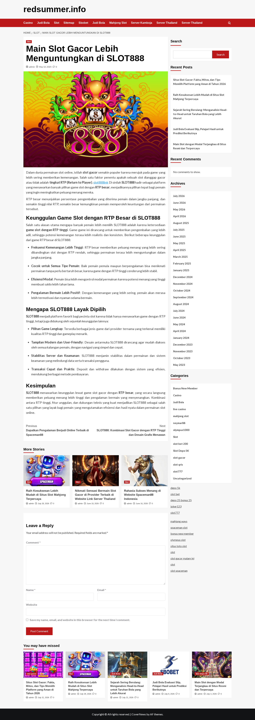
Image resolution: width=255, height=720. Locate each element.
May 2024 (179, 324)
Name (30, 589)
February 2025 (182, 263)
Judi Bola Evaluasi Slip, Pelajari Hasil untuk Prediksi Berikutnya (198, 131)
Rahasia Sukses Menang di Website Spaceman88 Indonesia (142, 495)
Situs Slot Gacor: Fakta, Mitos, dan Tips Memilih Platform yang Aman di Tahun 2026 (199, 81)
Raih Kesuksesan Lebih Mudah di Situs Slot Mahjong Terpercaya (46, 495)
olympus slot (178, 539)
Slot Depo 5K (181, 450)
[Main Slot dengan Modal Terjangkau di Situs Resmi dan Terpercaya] (212, 665)
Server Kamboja (141, 22)
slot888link (100, 182)
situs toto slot (179, 545)
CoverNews (139, 714)
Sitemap (68, 22)
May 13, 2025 (45, 66)
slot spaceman (179, 570)
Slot (56, 22)
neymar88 (179, 422)
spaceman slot (179, 527)
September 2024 (183, 297)
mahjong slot (181, 415)
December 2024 (183, 276)
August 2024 (181, 303)
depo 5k (175, 487)
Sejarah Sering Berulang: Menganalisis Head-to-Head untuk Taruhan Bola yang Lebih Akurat (200, 114)
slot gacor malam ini (182, 558)
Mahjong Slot (118, 22)
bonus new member (182, 533)
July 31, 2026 (43, 697)
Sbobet (83, 22)
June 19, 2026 (93, 503)
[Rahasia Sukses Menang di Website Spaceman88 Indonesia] (144, 470)
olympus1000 (181, 429)
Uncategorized (182, 478)
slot (173, 552)
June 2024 (179, 317)
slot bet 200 (180, 443)
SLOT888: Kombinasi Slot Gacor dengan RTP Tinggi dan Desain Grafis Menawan (131, 430)
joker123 (176, 506)
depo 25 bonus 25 (181, 500)
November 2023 (183, 351)
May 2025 (179, 243)
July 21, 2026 (127, 697)
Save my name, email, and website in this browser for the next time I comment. (80, 619)
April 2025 (179, 249)
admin (32, 66)
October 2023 (181, 357)
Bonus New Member (185, 388)
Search (176, 41)
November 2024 (183, 283)
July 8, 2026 (169, 694)
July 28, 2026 (43, 503)
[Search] (229, 23)
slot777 (177, 471)
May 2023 (179, 364)
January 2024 (181, 337)
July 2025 (179, 229)
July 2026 (179, 195)
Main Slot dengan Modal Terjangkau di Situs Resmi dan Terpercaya (199, 146)
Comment (33, 542)
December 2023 (183, 344)
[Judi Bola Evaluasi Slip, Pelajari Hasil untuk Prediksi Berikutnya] (169, 665)
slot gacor (179, 457)
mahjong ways (179, 521)
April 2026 (179, 216)
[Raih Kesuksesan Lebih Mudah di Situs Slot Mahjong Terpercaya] (46, 470)
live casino (179, 408)
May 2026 (179, 209)
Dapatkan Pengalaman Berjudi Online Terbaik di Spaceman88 (57, 430)
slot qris (178, 464)
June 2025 (179, 236)
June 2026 (179, 202)
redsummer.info (54, 9)
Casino (28, 22)
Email (101, 589)
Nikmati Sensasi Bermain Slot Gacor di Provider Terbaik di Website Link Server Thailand (95, 495)
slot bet (175, 494)
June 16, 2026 (142, 503)
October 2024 (181, 290)
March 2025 (180, 256)
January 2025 (181, 270)
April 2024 (179, 330)
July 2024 (179, 310)
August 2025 (181, 222)
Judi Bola (43, 22)
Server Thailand (166, 22)
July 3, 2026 (211, 694)
